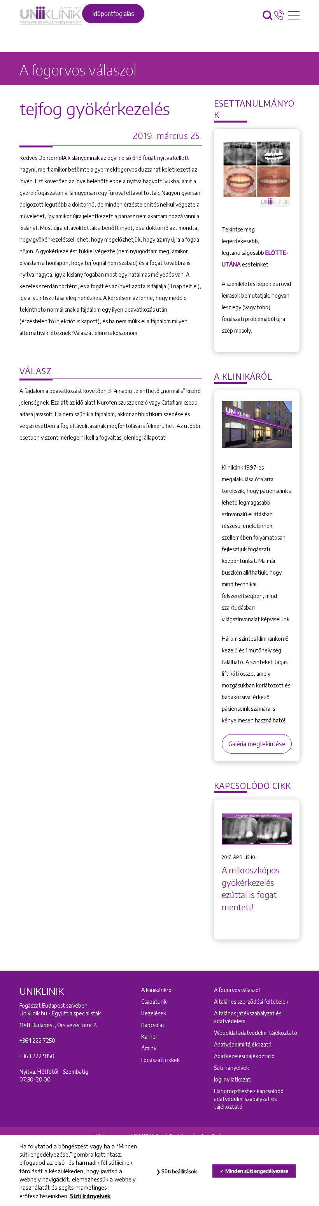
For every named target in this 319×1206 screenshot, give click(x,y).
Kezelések (153, 1013)
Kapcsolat (153, 1025)
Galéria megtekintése (257, 744)
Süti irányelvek (231, 1067)
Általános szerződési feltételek (251, 1001)
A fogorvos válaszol (237, 990)
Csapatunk (154, 1001)
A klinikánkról (157, 990)
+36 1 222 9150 (36, 1056)
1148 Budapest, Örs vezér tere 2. (58, 1025)
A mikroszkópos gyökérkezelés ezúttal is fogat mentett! (251, 888)
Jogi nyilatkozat (232, 1079)
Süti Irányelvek (90, 1195)
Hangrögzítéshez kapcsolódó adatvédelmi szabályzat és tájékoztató (249, 1099)
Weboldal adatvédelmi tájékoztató (255, 1032)
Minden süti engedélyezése (256, 1171)
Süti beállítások (179, 1171)
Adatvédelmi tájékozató (243, 1044)
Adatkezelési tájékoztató (244, 1056)
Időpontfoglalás (113, 14)
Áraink (148, 1048)
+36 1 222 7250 (37, 1040)
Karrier (149, 1036)
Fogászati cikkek (160, 1060)
